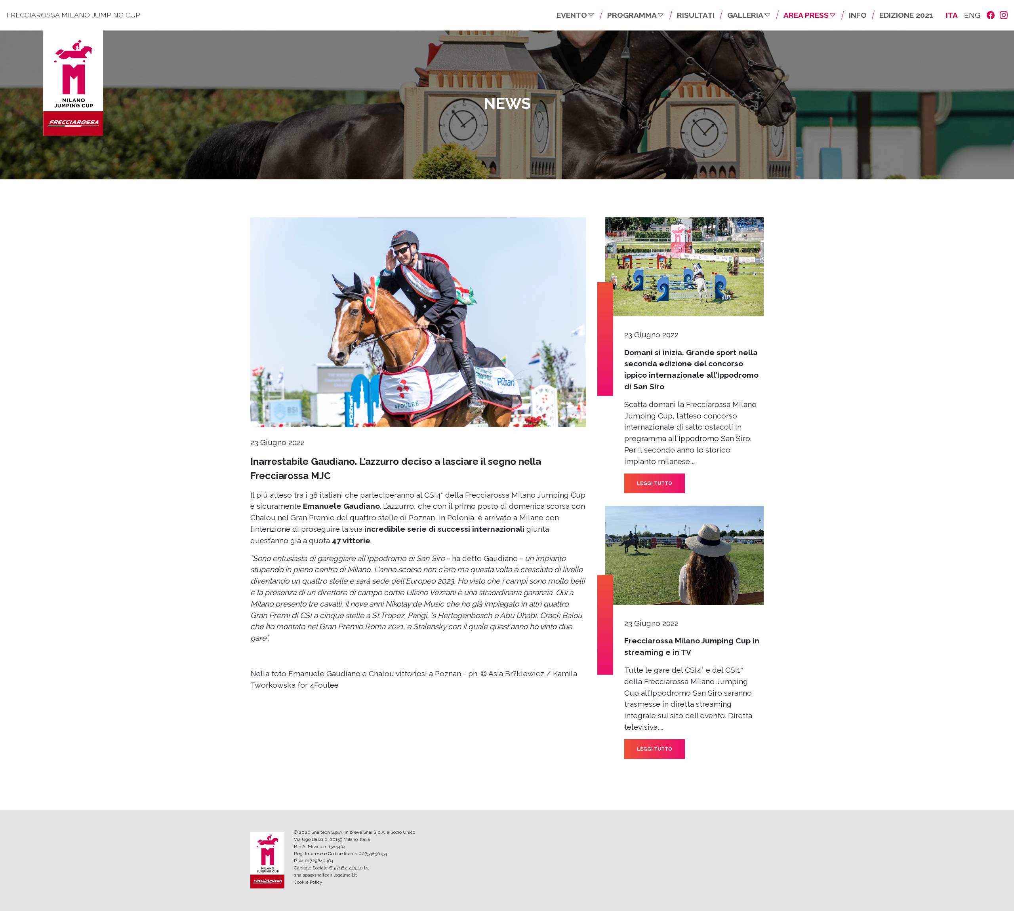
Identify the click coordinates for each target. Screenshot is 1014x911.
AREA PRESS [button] (806, 15)
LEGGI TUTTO (654, 483)
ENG (972, 15)
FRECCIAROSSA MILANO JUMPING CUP (73, 15)
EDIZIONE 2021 (906, 15)
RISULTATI (696, 15)
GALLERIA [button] (745, 15)
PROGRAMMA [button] (632, 15)
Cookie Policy (308, 882)
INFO (858, 15)
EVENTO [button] (572, 15)
